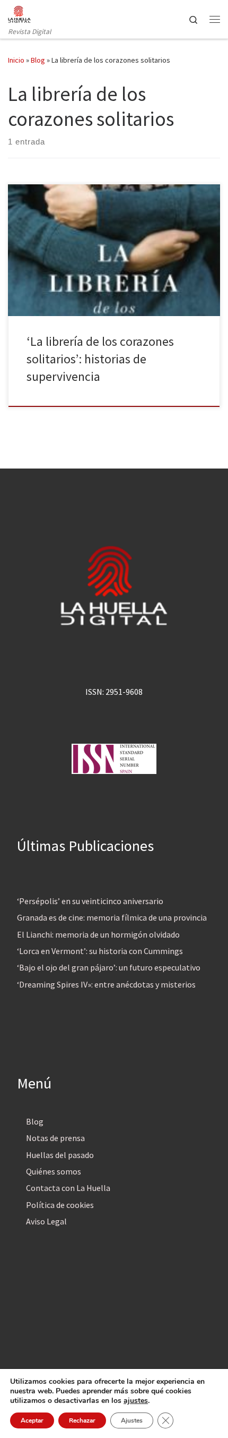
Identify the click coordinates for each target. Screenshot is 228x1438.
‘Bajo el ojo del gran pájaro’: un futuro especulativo (108, 967)
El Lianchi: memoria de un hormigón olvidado (98, 934)
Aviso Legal (46, 1221)
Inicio (16, 60)
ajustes (136, 1401)
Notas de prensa (55, 1138)
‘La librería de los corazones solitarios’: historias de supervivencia (100, 359)
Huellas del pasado (60, 1155)
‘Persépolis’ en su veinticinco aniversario (90, 901)
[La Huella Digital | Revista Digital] (19, 12)
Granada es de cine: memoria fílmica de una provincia (112, 917)
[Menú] (214, 19)
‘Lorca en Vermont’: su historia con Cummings (100, 951)
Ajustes (132, 1420)
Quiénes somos (53, 1171)
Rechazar (82, 1420)
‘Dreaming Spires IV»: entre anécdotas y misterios (106, 984)
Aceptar (32, 1420)
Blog (38, 60)
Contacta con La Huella (68, 1187)
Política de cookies (60, 1204)
